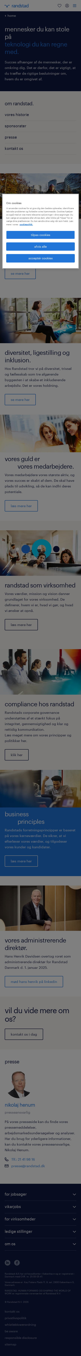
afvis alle (40, 246)
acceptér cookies (40, 258)
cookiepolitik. (26, 224)
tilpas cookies (40, 235)
